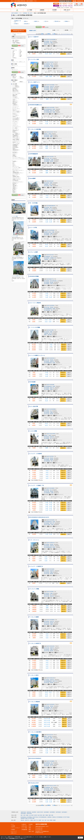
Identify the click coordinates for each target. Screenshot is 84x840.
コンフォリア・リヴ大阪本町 (35, 453)
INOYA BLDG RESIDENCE (35, 758)
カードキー (15, 107)
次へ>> (68, 33)
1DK (13, 51)
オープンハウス (16, 108)
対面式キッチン (16, 142)
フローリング (16, 120)
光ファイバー (16, 166)
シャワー (15, 151)
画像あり (14, 81)
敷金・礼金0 (31, 831)
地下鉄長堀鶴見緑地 (48, 109)
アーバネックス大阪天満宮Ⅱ (35, 731)
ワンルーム (15, 50)
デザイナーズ (16, 91)
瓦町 (52, 62)
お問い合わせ (24, 826)
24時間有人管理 (16, 176)
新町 (44, 815)
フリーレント (16, 106)
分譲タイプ (15, 101)
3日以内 (14, 77)
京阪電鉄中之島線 (47, 232)
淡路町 (53, 488)
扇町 (26, 21)
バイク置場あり (16, 133)
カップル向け (16, 115)
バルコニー (15, 125)
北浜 (46, 21)
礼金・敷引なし (16, 41)
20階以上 (15, 188)
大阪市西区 (34, 812)
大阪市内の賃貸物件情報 (41, 824)
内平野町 (53, 433)
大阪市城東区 (46, 812)
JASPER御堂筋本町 (33, 153)
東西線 (45, 334)
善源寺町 (53, 205)
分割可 (14, 99)
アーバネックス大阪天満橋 (35, 129)
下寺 (52, 279)
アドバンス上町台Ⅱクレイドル (17, 275)
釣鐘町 (53, 230)
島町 (52, 591)
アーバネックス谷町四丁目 (35, 643)
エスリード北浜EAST (34, 36)
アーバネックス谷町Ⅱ (34, 675)
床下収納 (15, 156)
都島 (51, 207)
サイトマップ (14, 831)
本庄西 (52, 254)
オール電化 (15, 128)
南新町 (53, 619)
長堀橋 (67, 21)
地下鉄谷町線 (46, 42)
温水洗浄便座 (16, 147)
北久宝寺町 (54, 785)
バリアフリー (16, 98)
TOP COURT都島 (33, 202)
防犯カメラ (15, 175)
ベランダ (15, 124)
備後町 (53, 761)
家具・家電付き (16, 134)
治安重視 (30, 824)
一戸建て (14, 34)
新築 (30, 827)
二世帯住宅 (15, 104)
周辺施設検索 (24, 829)
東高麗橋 (53, 39)
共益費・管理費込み (16, 42)
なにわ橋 (53, 739)
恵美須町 (27, 23)
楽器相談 (15, 88)
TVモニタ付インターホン (18, 170)
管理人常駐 (15, 102)
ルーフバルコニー (17, 126)
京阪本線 (45, 44)
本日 (20, 76)
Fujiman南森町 (32, 178)
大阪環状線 (46, 184)
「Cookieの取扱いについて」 (13, 838)
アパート (14, 33)
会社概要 (13, 826)
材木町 (53, 358)
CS (14, 162)
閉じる (80, 837)
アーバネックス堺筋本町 (34, 701)
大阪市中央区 (49, 39)
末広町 (52, 181)
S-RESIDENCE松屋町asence (35, 104)
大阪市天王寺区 (40, 812)
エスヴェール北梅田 (33, 252)
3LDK (21, 55)
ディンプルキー (16, 174)
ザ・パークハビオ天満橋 (34, 327)
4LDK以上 (14, 57)
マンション (19, 33)
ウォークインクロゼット (18, 157)
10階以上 (15, 187)
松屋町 (54, 109)
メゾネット (15, 122)
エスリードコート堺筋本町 (35, 302)
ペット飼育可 (16, 85)
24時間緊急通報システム (18, 172)
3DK (13, 55)
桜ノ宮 (50, 208)
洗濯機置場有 (16, 135)
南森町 (36, 21)
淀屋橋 (52, 66)
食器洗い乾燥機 (16, 139)
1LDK (21, 51)
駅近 (30, 829)
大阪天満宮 (49, 334)
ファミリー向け (16, 117)
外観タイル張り (16, 137)
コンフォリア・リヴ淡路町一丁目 (36, 485)
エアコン (15, 153)
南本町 (53, 704)
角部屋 (14, 192)
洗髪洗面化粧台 (16, 149)
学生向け (15, 113)
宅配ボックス (16, 171)
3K (20, 53)
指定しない (15, 76)
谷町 (21, 815)
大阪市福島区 (64, 812)
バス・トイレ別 (16, 143)
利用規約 (13, 829)
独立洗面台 (15, 152)
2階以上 (15, 184)
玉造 (48, 820)
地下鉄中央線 (46, 158)
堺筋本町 (57, 21)
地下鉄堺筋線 (46, 41)
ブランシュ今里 (15, 236)
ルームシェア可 (16, 112)
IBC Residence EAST (34, 782)
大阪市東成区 (58, 812)
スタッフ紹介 (24, 827)
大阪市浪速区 (49, 279)
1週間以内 (22, 77)
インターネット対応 (17, 167)
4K (13, 56)
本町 (52, 63)
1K (20, 50)
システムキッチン (17, 140)
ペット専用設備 (16, 86)
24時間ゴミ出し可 (17, 179)
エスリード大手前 (33, 227)
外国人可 (15, 110)
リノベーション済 (17, 93)
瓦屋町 (53, 107)
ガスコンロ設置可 (17, 111)
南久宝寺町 (40, 815)
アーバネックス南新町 (34, 616)
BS (14, 163)
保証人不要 (15, 94)
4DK (20, 56)
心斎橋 (54, 790)
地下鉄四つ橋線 (31, 818)
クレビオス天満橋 (33, 431)
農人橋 (53, 542)
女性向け (15, 116)
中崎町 (51, 185)
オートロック (16, 169)
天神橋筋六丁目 (17, 21)
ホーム (12, 824)
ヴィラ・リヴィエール (34, 539)
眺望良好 (15, 103)
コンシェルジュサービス (18, 181)
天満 (52, 131)
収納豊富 (15, 161)
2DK (20, 52)
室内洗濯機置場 (16, 119)
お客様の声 (24, 824)
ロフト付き (15, 121)
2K (13, 52)
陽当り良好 (15, 89)
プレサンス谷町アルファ (34, 82)
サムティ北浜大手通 (33, 406)
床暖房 (14, 155)
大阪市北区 (49, 131)
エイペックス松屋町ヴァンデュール (37, 355)
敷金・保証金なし (16, 40)
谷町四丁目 (52, 86)
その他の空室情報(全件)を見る (36, 480)
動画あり (21, 81)
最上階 (14, 189)
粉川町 (53, 677)
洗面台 (14, 148)
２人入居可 (15, 97)
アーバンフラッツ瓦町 (34, 59)
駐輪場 (14, 131)
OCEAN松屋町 (32, 381)
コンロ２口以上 (16, 138)
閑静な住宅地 (16, 90)
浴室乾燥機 (15, 146)
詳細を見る (63, 53)
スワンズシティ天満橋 (34, 588)
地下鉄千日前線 (47, 524)
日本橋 (16, 23)
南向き (14, 190)
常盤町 (53, 84)
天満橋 (51, 42)
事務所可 (15, 95)
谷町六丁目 (52, 110)
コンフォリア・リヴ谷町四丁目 (36, 566)
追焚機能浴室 (16, 144)
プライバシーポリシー (15, 827)
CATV (14, 165)
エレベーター (16, 129)
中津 (52, 256)
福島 (52, 815)
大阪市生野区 (29, 813)
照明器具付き (16, 130)
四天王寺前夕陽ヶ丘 (54, 280)
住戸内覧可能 (16, 180)
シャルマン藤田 (15, 216)
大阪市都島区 (49, 205)
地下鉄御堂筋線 (47, 63)
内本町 (53, 646)
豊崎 (50, 815)
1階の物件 (15, 185)
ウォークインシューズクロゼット (18, 159)
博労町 (53, 305)
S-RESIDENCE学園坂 (34, 276)
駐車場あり (15, 183)
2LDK (14, 53)
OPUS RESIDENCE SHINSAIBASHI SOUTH (39, 517)
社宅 (30, 826)
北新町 (53, 569)
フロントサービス (17, 178)
